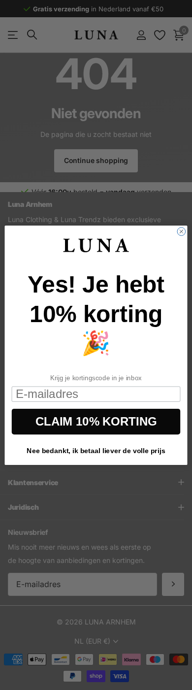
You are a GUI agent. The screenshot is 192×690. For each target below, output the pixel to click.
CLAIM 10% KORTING (96, 421)
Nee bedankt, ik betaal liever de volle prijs (96, 451)
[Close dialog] (181, 231)
